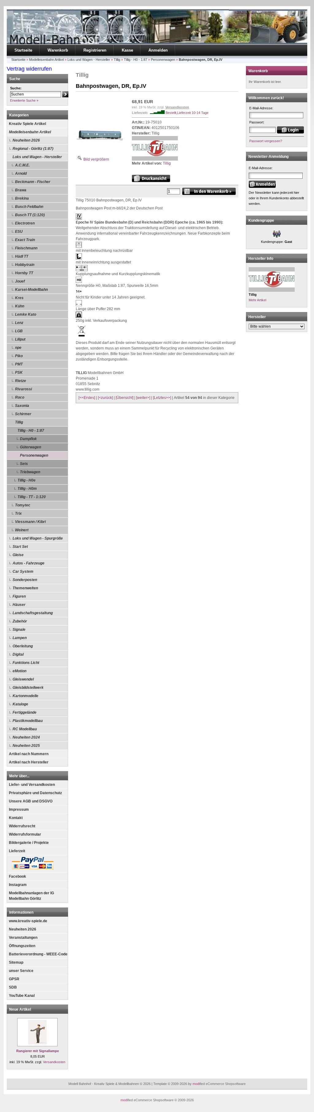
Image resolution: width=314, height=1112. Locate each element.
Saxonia (22, 406)
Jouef (20, 281)
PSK (19, 372)
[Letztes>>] (162, 398)
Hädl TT (21, 256)
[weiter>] (143, 398)
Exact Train (25, 240)
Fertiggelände (24, 712)
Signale (19, 629)
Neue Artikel (20, 1009)
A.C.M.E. (22, 165)
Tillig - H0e (26, 480)
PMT (19, 364)
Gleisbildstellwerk (28, 687)
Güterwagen (30, 447)
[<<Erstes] (86, 398)
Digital (18, 654)
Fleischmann (26, 248)
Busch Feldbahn (29, 207)
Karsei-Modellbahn (31, 289)
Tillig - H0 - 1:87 (30, 430)
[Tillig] (155, 159)
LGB (19, 331)
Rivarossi (23, 389)
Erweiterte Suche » (24, 100)
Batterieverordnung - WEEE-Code (38, 954)
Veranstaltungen (23, 937)
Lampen (20, 638)
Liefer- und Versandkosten (32, 784)
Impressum (19, 809)
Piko (19, 356)
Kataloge (20, 704)
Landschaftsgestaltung (33, 613)
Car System (23, 571)
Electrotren (25, 223)
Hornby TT (24, 273)
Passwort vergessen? (265, 141)
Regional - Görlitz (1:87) (33, 148)
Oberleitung (23, 646)
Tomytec (22, 505)
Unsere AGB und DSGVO (30, 801)
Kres (19, 298)
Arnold (21, 173)
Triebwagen (30, 472)
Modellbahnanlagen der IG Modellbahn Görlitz (31, 896)
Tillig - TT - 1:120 (31, 497)
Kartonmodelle (25, 696)
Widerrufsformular (25, 834)
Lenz (19, 323)
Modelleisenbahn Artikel (30, 132)
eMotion (19, 671)
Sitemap (16, 962)
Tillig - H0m (27, 488)
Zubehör (20, 621)
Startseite (23, 50)
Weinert (22, 530)
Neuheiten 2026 (26, 140)
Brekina (22, 198)
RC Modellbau (25, 729)
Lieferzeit (17, 851)
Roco (19, 397)
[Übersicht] (124, 398)
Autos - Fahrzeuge (28, 563)
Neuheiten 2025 (26, 745)
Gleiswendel (23, 679)
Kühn (19, 306)
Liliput (20, 339)
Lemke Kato (25, 314)
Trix (18, 513)
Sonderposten (25, 580)
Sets (24, 464)
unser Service (21, 971)
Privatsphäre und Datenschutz (35, 793)
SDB (13, 987)
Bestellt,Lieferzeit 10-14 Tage (187, 113)
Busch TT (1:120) (30, 215)
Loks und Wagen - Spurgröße (38, 538)
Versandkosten (54, 1062)
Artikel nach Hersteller (28, 762)
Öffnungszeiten (22, 946)
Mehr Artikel (257, 300)
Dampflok (28, 439)
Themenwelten (25, 588)
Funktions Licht (26, 663)
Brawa (20, 190)
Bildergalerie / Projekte (29, 843)
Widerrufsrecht (22, 826)
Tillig (19, 422)
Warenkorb (58, 50)
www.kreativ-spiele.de (28, 921)
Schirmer (23, 414)
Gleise (18, 555)
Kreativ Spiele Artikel (27, 124)
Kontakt (16, 818)
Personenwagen (34, 455)
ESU (19, 231)
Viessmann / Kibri (30, 522)
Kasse (127, 50)
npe (18, 347)
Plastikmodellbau (28, 721)
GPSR (14, 979)
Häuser (19, 605)
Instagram (18, 885)
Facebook (17, 876)
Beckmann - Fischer (32, 182)
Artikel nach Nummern (28, 754)
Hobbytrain (24, 265)
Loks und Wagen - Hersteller (37, 157)
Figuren (19, 596)
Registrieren (94, 50)
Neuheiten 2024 (26, 737)
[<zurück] (105, 398)
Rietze (20, 381)
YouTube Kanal (22, 995)
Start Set (20, 546)
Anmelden (158, 50)
